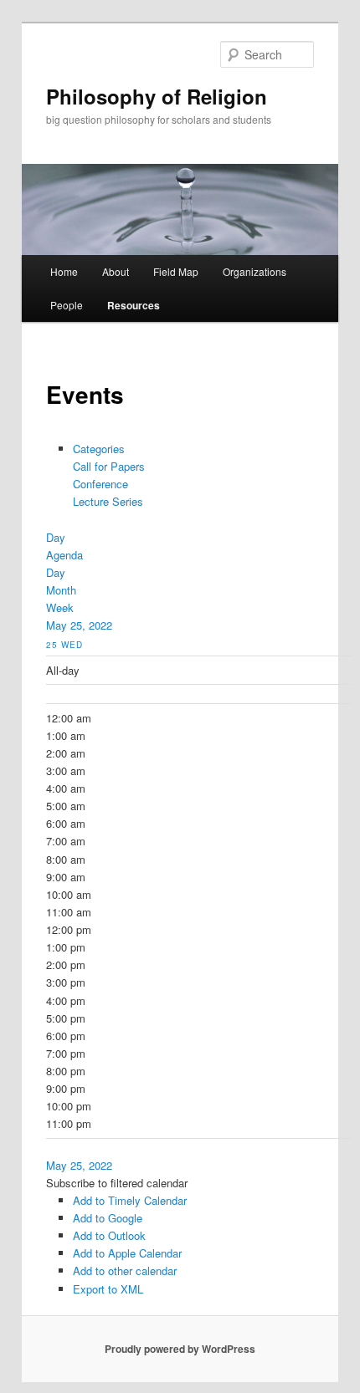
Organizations (254, 271)
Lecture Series (108, 501)
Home (64, 271)
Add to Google (107, 1218)
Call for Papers (109, 466)
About (115, 271)
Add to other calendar (125, 1270)
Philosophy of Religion (156, 96)
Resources (133, 305)
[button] (117, 1183)
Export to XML (108, 1289)
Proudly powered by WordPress (180, 1348)
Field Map (175, 271)
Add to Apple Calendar (127, 1253)
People (66, 305)
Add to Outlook (109, 1235)
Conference (100, 484)
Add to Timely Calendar (130, 1200)
